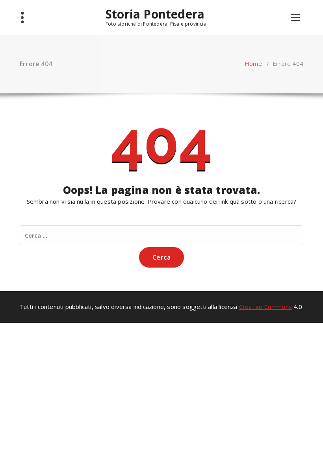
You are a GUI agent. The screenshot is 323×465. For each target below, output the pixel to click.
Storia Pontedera (155, 14)
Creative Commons (265, 307)
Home (253, 63)
